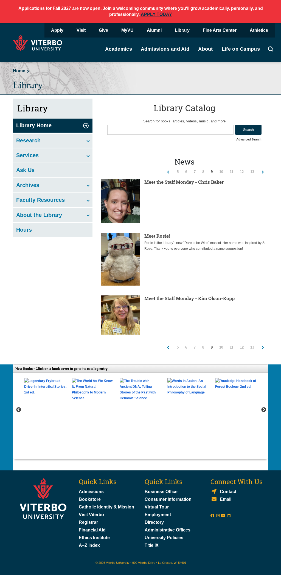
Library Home (34, 125)
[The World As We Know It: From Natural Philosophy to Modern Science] (93, 389)
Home (19, 70)
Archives (27, 185)
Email (225, 499)
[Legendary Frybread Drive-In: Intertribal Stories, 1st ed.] (45, 386)
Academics (118, 49)
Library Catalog (184, 108)
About (205, 49)
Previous (18, 410)
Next (263, 410)
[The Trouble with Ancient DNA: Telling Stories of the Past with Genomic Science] (141, 389)
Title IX (152, 545)
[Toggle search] (270, 50)
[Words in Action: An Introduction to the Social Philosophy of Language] (188, 386)
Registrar (88, 522)
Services (27, 155)
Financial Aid (92, 530)
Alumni (154, 30)
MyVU (127, 30)
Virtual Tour (157, 507)
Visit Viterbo (91, 514)
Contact (228, 491)
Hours (24, 230)
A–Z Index (89, 545)
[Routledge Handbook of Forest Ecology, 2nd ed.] (236, 383)
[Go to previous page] (168, 171)
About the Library (39, 215)
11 (233, 171)
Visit (81, 30)
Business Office (161, 491)
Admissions (91, 491)
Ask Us (25, 170)
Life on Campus (241, 49)
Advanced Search (249, 139)
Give (103, 30)
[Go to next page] (262, 171)
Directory (155, 522)
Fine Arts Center (220, 30)
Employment (158, 514)
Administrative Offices (167, 530)
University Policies (164, 537)
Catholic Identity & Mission (106, 507)
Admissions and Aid (165, 49)
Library (182, 30)
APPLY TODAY (156, 14)
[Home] (39, 42)
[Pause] (140, 450)
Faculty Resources (40, 200)
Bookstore (90, 499)
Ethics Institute (94, 537)
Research (28, 140)
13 (253, 171)
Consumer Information (168, 499)
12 (243, 171)
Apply (57, 30)
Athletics (259, 30)
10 (222, 171)
